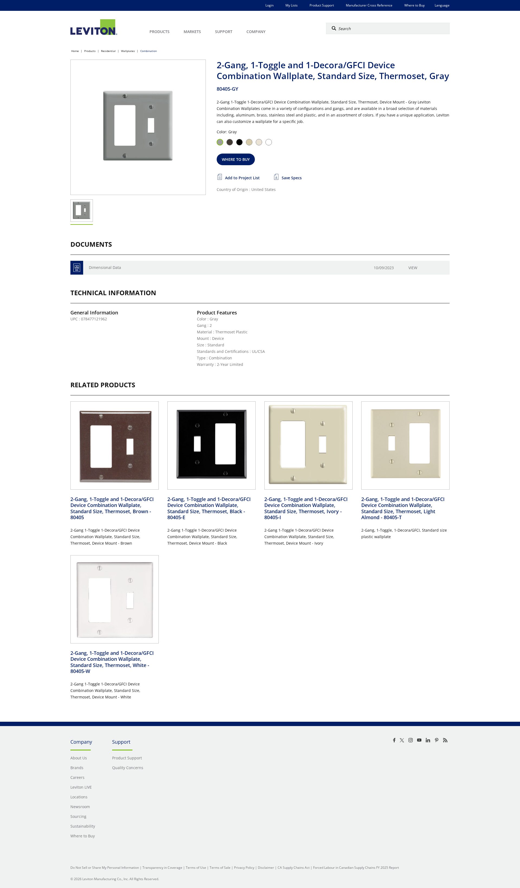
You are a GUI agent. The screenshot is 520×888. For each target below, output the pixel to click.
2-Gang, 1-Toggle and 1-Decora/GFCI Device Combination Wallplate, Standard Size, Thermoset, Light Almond (403, 508)
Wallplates (128, 51)
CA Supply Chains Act (294, 867)
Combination (148, 51)
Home (75, 51)
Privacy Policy (244, 867)
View (412, 267)
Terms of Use (196, 867)
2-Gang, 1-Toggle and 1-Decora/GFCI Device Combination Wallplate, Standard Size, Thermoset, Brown (112, 508)
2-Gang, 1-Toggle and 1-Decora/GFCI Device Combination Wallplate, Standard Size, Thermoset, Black (209, 508)
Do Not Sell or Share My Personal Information (104, 867)
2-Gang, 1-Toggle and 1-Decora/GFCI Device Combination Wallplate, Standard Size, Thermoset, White (112, 662)
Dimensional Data (105, 267)
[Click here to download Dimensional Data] (76, 268)
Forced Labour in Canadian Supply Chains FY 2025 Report (356, 867)
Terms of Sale (220, 867)
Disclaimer (266, 867)
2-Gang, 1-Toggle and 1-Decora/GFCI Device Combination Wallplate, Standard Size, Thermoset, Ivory (306, 508)
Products (90, 51)
